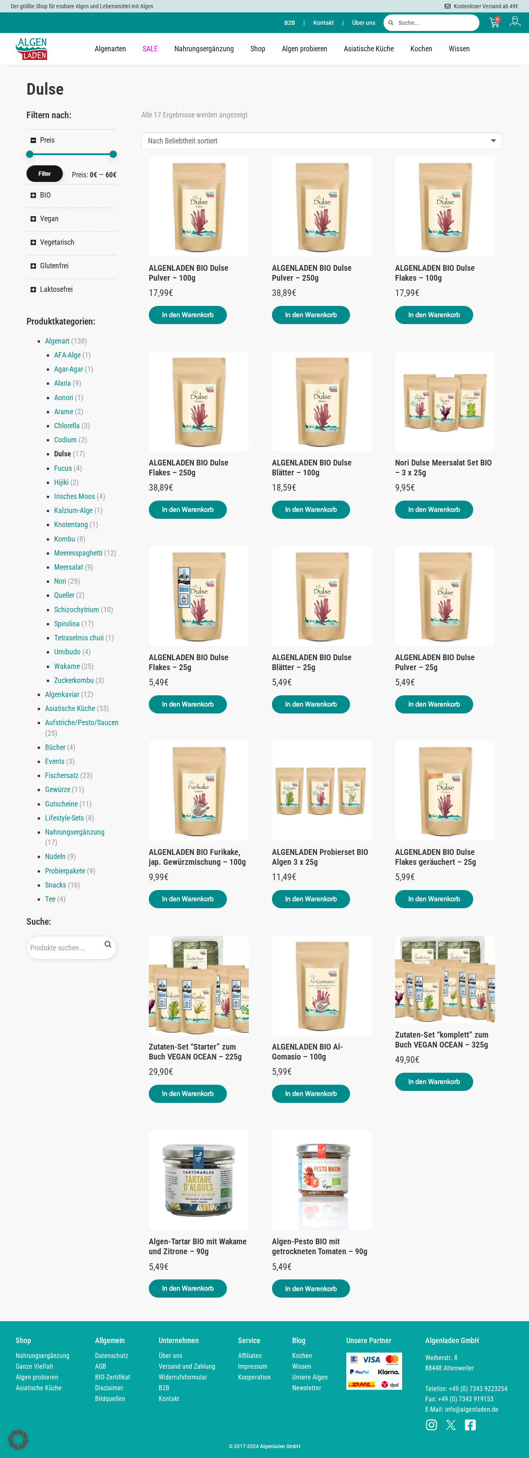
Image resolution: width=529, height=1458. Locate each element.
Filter (44, 173)
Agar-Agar (68, 369)
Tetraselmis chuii (79, 637)
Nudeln (55, 856)
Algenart (57, 340)
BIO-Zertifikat (112, 1377)
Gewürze (57, 789)
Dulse (62, 453)
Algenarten (110, 48)
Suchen (108, 944)
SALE (150, 48)
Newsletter (306, 1388)
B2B (289, 22)
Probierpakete (65, 870)
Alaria (62, 383)
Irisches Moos (74, 496)
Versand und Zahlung (187, 1366)
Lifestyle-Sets (64, 818)
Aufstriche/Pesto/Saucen (82, 722)
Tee (50, 899)
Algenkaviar (62, 694)
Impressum (252, 1366)
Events (54, 761)
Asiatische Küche (369, 48)
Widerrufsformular (183, 1377)
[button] (188, 315)
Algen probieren (304, 48)
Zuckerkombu (74, 680)
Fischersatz (62, 775)
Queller (64, 595)
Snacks (55, 885)
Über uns (363, 22)
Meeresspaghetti (78, 553)
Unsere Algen (310, 1377)
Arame (63, 411)
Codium (65, 439)
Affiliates (250, 1356)
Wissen (459, 48)
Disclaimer (109, 1388)
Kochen (421, 48)
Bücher (55, 747)
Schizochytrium (76, 609)
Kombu (64, 539)
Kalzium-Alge (73, 510)
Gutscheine (61, 803)
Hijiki (61, 482)
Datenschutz (111, 1356)
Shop (257, 48)
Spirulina (67, 623)
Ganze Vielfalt (34, 1366)
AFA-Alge (67, 355)
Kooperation (254, 1377)
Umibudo (67, 651)
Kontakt (323, 22)
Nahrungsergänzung (204, 48)
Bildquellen (110, 1399)
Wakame (67, 666)
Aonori (63, 397)
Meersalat (68, 567)
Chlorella (67, 425)
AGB (100, 1366)
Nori (60, 581)
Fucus (63, 468)
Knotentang (71, 524)
